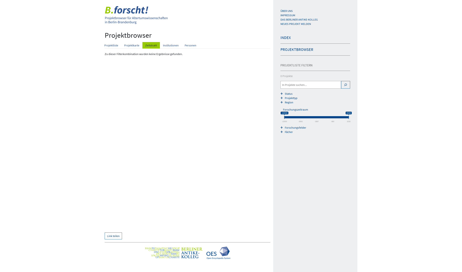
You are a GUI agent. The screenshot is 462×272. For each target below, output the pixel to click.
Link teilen (113, 236)
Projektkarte (131, 45)
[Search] (345, 85)
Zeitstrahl (151, 45)
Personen (190, 45)
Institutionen (171, 45)
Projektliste (111, 45)
